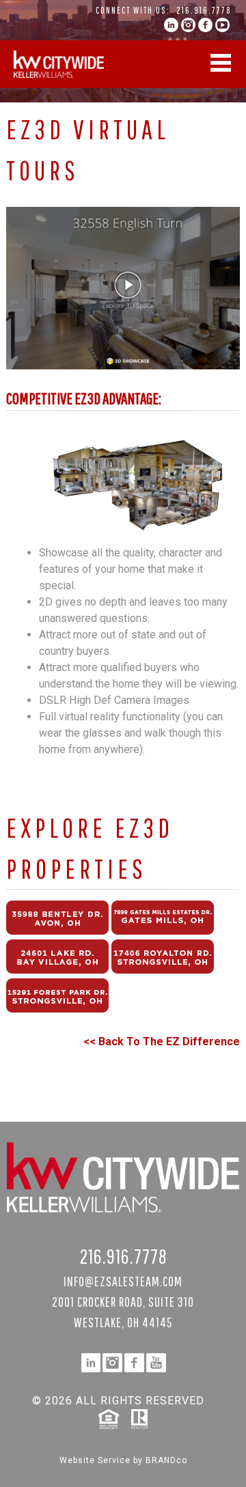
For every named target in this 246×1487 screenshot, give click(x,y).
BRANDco (166, 1460)
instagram (188, 25)
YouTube (222, 25)
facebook (205, 25)
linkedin (171, 25)
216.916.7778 (204, 10)
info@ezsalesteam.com (123, 1281)
